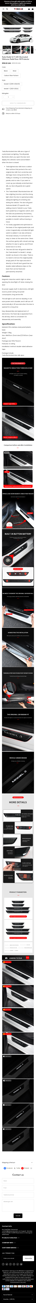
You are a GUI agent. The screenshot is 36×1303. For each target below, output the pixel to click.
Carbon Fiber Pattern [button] (11, 76)
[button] (3, 9)
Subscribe (28, 1258)
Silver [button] (14, 71)
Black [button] (6, 71)
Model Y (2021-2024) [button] (11, 89)
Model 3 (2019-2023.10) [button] (12, 84)
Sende (18, 1216)
